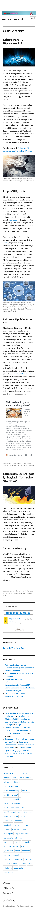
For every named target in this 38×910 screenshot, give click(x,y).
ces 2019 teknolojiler (12, 799)
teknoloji (28, 859)
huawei (7, 829)
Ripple (20, 465)
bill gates (7, 782)
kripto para (13, 465)
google (25, 825)
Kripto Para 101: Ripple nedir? (14, 41)
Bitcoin (29, 463)
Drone (22, 816)
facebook (18, 821)
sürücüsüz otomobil (12, 855)
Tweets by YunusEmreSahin (14, 648)
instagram (16, 829)
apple (15, 778)
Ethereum (6, 465)
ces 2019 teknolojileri (12, 804)
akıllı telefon (23, 773)
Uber (30, 864)
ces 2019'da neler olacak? (14, 808)
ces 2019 (25, 791)
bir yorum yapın (29, 465)
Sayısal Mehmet (23, 716)
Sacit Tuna (23, 742)
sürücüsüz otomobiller (13, 859)
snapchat (26, 851)
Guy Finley (12, 621)
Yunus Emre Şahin (13, 19)
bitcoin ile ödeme (11, 786)
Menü (33, 18)
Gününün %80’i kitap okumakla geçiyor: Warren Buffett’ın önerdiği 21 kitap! (19, 722)
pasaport (24, 847)
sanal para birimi (19, 593)
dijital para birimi (11, 816)
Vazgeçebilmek (14, 619)
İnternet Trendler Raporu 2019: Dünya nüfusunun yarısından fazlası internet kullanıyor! (20, 688)
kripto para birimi (22, 834)
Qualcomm (8, 851)
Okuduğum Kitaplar (18, 612)
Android (7, 778)
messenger (8, 842)
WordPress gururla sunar (25, 906)
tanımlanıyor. (14, 220)
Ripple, (6, 243)
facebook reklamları (12, 825)
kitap (25, 829)
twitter (23, 864)
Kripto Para (21, 463)
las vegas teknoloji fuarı (13, 838)
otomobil (26, 842)
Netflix (18, 842)
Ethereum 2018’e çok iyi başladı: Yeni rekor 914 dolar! (18, 477)
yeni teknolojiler (10, 872)
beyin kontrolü (26, 778)
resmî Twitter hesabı (22, 374)
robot (17, 851)
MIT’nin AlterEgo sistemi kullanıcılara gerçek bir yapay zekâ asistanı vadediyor (19, 668)
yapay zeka (18, 868)
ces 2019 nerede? (11, 795)
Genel (15, 463)
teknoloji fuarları (11, 864)
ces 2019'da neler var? (12, 812)
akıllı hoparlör (9, 773)
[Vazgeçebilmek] (5, 620)
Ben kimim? (8, 893)
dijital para (28, 812)
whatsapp (8, 868)
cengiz (18, 725)
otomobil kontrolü (11, 847)
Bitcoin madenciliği (12, 791)
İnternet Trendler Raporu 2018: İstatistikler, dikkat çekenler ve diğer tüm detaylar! (18, 730)
